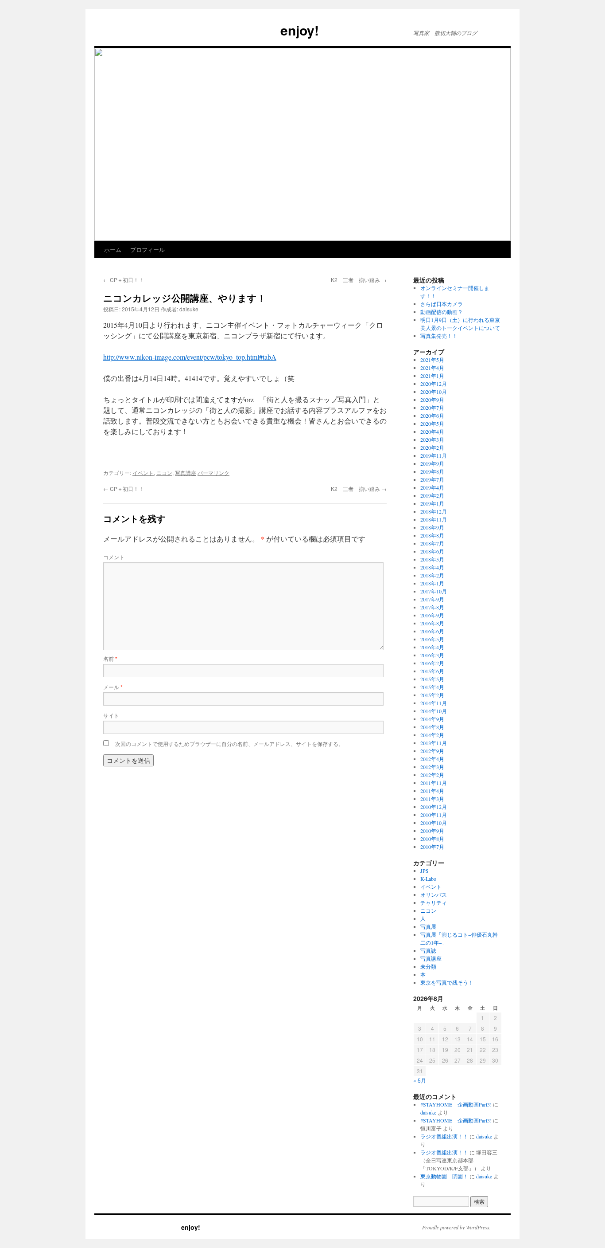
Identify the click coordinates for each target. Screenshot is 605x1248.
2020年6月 (432, 415)
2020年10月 (433, 391)
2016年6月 (432, 631)
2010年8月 (432, 838)
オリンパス (433, 894)
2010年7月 (432, 846)
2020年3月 (432, 439)
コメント (113, 557)
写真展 (428, 926)
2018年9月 (432, 527)
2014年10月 (433, 710)
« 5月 (419, 1080)
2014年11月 (433, 702)
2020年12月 (433, 383)
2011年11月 (433, 782)
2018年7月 (432, 543)
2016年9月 (432, 615)
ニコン (164, 472)
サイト (111, 715)
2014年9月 (432, 718)
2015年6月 (432, 671)
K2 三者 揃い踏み (359, 279)
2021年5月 (432, 359)
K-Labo (428, 878)
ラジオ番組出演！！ (444, 1136)
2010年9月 (432, 830)
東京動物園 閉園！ (444, 1176)
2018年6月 (432, 551)
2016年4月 (432, 647)
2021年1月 (432, 375)
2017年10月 (433, 591)
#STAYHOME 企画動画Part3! (456, 1104)
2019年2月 (432, 495)
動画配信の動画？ (441, 311)
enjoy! (206, 29)
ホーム (112, 249)
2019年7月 (432, 479)
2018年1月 (432, 583)
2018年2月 (432, 575)
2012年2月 (432, 774)
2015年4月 (432, 687)
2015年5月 (432, 679)
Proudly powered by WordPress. (456, 1227)
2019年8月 (432, 471)
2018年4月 (432, 567)
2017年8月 (432, 607)
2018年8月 (432, 535)
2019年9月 (432, 463)
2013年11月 (433, 742)
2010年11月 (433, 814)
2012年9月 (432, 750)
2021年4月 (432, 367)
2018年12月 (433, 511)
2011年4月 (432, 790)
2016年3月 (432, 655)
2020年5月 (432, 423)
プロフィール (147, 249)
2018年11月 (433, 519)
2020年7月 (432, 407)
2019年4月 (432, 487)
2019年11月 (433, 455)
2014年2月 (432, 734)
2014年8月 (432, 726)
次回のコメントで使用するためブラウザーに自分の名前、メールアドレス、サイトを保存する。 (229, 743)
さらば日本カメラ (441, 303)
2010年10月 (433, 822)
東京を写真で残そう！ (446, 982)
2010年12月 (433, 806)
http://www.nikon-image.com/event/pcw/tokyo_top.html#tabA (189, 356)
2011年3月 (432, 798)
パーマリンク (213, 472)
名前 (110, 658)
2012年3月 (432, 766)
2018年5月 (432, 559)
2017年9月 (432, 599)
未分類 (428, 966)
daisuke (188, 309)
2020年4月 (432, 431)
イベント (143, 472)
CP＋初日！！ (123, 279)
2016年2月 (432, 663)
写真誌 (428, 950)
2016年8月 (432, 623)
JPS (424, 870)
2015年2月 (432, 695)
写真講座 (185, 472)
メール (113, 687)
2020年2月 (432, 447)
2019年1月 (432, 503)
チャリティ (433, 902)
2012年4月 (432, 758)
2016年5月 (432, 639)
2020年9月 (432, 399)
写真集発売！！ (439, 335)
